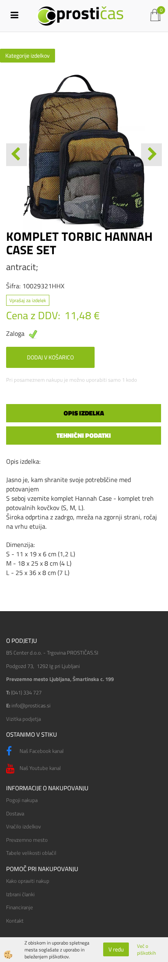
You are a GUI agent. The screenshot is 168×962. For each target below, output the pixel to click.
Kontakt (15, 921)
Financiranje (19, 907)
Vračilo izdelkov (23, 826)
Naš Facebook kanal (41, 751)
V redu (116, 949)
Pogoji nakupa (22, 800)
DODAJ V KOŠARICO (50, 357)
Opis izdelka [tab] (84, 413)
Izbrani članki (20, 894)
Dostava (15, 813)
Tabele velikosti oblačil (31, 853)
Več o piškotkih (146, 949)
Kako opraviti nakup (27, 881)
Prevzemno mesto (27, 840)
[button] (151, 154)
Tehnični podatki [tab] (83, 435)
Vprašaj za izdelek (27, 300)
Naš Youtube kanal (39, 768)
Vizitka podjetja (23, 719)
